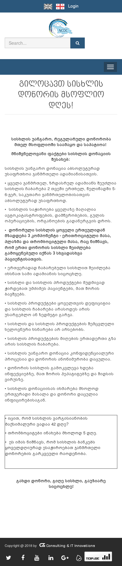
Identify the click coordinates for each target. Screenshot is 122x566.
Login (73, 6)
